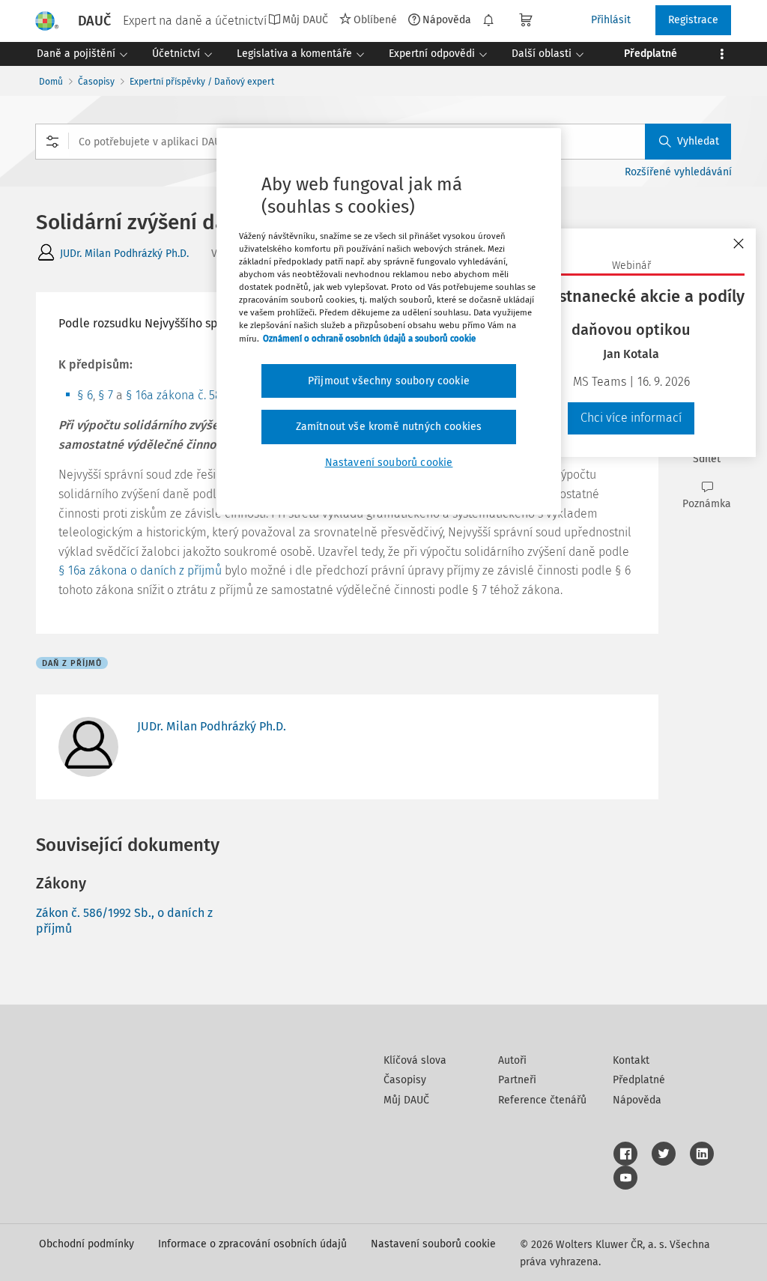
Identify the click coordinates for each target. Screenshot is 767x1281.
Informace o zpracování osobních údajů (252, 1244)
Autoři (512, 1060)
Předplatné (639, 1079)
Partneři (517, 1079)
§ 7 (105, 395)
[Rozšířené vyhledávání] (52, 141)
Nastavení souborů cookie (433, 1244)
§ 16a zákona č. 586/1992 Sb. (200, 395)
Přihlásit (611, 19)
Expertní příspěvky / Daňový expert (202, 81)
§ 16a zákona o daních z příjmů (140, 570)
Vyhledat (698, 141)
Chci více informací (631, 418)
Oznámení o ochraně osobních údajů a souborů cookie (369, 338)
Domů (51, 81)
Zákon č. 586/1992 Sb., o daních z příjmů (124, 921)
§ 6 (85, 395)
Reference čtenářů (542, 1100)
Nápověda (446, 19)
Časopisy (96, 81)
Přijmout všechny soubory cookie (389, 381)
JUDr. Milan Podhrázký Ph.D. (124, 253)
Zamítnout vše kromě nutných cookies (389, 426)
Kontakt (631, 1060)
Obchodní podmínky (86, 1244)
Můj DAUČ (406, 1100)
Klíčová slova (415, 1060)
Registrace (693, 19)
